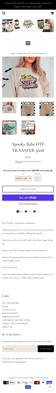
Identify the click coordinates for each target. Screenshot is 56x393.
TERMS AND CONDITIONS (15, 323)
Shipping (18, 161)
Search (4, 306)
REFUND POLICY (10, 313)
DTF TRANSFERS (10, 303)
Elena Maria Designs (27, 378)
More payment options (28, 203)
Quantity (38, 174)
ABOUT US (7, 327)
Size (23, 174)
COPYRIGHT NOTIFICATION (16, 320)
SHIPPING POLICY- (11, 316)
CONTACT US (9, 310)
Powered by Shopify (42, 378)
